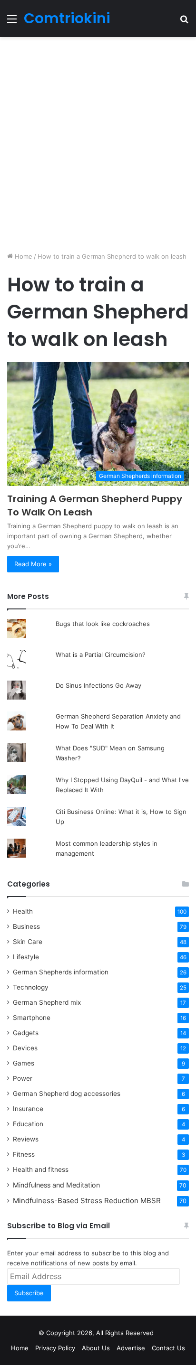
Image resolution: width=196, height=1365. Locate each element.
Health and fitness (41, 1169)
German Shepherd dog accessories (66, 1093)
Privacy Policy (55, 1348)
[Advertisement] (98, 144)
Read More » (33, 564)
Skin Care (27, 941)
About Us (96, 1348)
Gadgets (26, 1033)
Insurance (28, 1109)
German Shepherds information (60, 972)
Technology (31, 987)
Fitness (24, 1154)
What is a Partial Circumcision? (101, 654)
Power (22, 1078)
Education (28, 1124)
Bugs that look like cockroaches (103, 623)
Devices (25, 1048)
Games (23, 1063)
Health (23, 911)
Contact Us (168, 1348)
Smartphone (31, 1017)
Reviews (26, 1139)
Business (26, 926)
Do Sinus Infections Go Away (98, 685)
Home (22, 256)
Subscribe (29, 1293)
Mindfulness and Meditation (56, 1185)
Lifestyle (26, 957)
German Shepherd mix (47, 1002)
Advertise (131, 1348)
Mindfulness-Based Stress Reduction (87, 1200)
